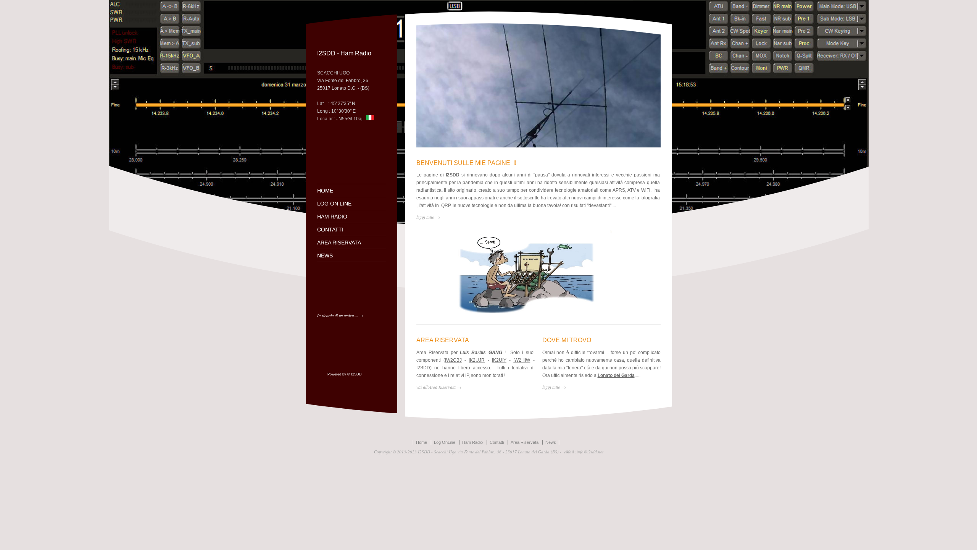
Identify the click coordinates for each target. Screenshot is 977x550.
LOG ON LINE (334, 203)
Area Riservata (524, 442)
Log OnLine (444, 442)
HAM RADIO (332, 216)
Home (421, 442)
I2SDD (423, 367)
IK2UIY (499, 360)
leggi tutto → (554, 387)
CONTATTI (330, 229)
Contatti (497, 442)
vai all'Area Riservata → (438, 387)
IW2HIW (521, 360)
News (550, 442)
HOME (325, 190)
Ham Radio (472, 442)
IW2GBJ (453, 360)
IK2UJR (477, 360)
